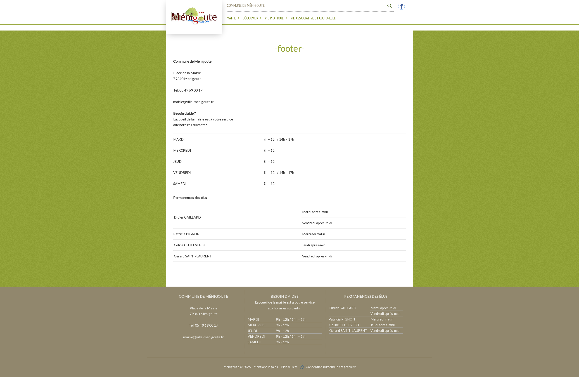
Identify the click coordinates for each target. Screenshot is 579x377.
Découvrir (250, 18)
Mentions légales (266, 367)
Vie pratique (274, 18)
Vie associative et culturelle (313, 18)
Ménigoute (232, 367)
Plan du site (289, 367)
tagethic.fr (348, 367)
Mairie (231, 18)
